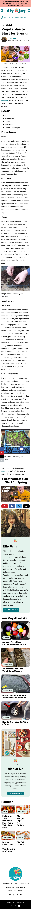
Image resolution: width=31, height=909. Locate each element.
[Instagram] (10, 895)
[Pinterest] (21, 895)
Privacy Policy (12, 890)
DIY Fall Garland (20, 843)
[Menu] (2, 10)
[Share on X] (2, 456)
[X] (17, 895)
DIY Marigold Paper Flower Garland (21, 820)
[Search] (29, 10)
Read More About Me (11, 609)
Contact (20, 890)
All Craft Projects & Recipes (10, 883)
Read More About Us (15, 793)
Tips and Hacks (18, 17)
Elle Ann (13, 38)
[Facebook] (14, 895)
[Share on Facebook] (2, 449)
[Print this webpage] (2, 460)
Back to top (14, 906)
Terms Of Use (10, 887)
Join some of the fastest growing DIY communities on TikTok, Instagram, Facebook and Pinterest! (15, 3)
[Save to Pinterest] (2, 453)
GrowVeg (5, 100)
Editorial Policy (20, 887)
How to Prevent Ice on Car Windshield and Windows (14, 696)
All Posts (10, 17)
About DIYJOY (24, 883)
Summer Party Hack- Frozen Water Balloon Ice (14, 643)
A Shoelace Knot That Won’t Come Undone (12, 670)
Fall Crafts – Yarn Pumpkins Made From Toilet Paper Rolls (8, 822)
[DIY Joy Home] (16, 10)
